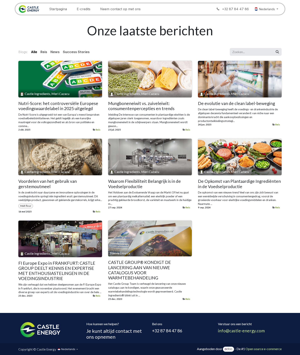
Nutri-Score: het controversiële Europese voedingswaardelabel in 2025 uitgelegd (58, 106)
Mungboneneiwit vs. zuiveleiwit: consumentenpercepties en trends (141, 106)
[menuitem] (58, 9)
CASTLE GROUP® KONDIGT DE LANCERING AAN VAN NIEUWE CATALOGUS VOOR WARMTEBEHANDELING (139, 270)
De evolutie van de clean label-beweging (236, 103)
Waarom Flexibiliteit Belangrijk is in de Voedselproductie (144, 184)
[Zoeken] (277, 52)
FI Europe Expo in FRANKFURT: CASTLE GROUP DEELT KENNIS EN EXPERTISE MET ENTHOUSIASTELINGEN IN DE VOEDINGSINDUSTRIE (56, 270)
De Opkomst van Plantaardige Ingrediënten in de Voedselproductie (239, 184)
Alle (34, 52)
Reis (98, 129)
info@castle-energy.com (241, 330)
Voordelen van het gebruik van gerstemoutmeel (47, 184)
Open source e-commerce (264, 349)
